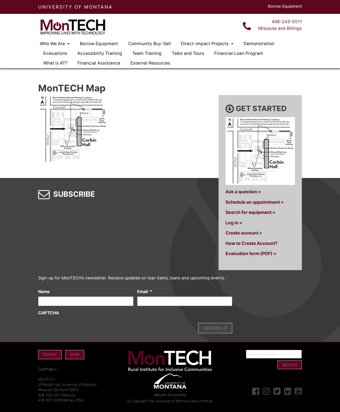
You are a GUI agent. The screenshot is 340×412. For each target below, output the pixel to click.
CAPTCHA (48, 312)
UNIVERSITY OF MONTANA (75, 7)
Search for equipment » (250, 212)
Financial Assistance (98, 63)
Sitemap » (47, 369)
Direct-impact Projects (205, 43)
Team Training (147, 53)
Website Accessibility (170, 395)
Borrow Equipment (285, 6)
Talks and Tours (188, 53)
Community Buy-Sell (149, 43)
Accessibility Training (99, 53)
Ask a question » (243, 191)
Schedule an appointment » (255, 202)
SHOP (74, 354)
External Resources (150, 63)
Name (44, 291)
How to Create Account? (252, 243)
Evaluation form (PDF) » (251, 253)
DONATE (50, 354)
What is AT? (55, 63)
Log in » (234, 222)
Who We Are (53, 43)
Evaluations (55, 53)
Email (144, 291)
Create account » (244, 233)
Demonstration (259, 43)
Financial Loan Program (238, 53)
